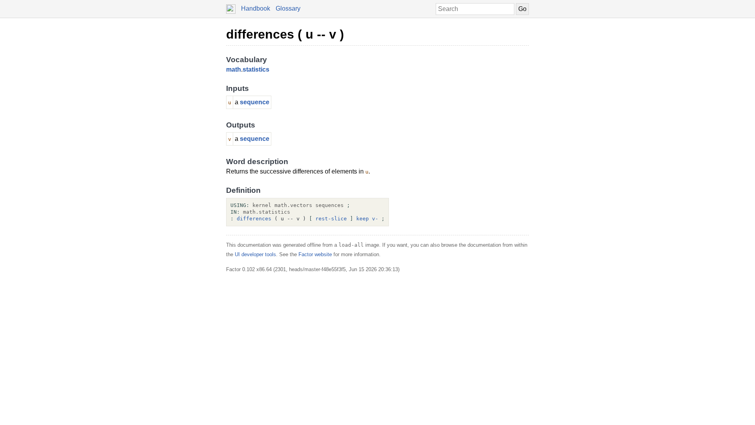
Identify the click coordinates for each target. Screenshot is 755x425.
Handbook (255, 8)
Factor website (315, 254)
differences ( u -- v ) (285, 34)
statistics (256, 69)
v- (375, 219)
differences (254, 219)
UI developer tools (255, 254)
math (233, 69)
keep (362, 219)
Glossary (288, 8)
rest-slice (331, 219)
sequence (254, 102)
